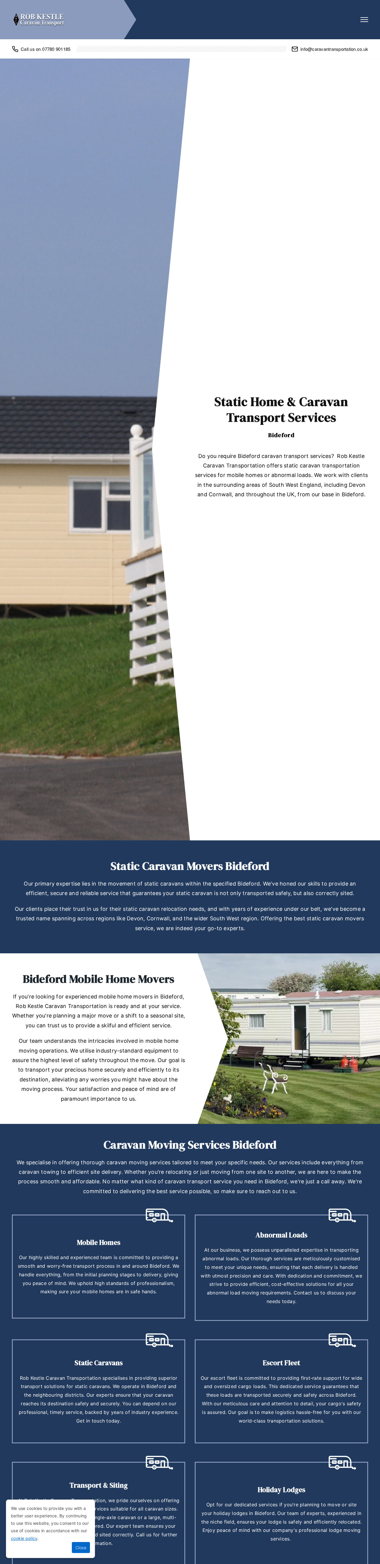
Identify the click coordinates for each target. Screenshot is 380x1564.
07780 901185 (56, 49)
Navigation (364, 19)
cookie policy (24, 1538)
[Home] (39, 20)
